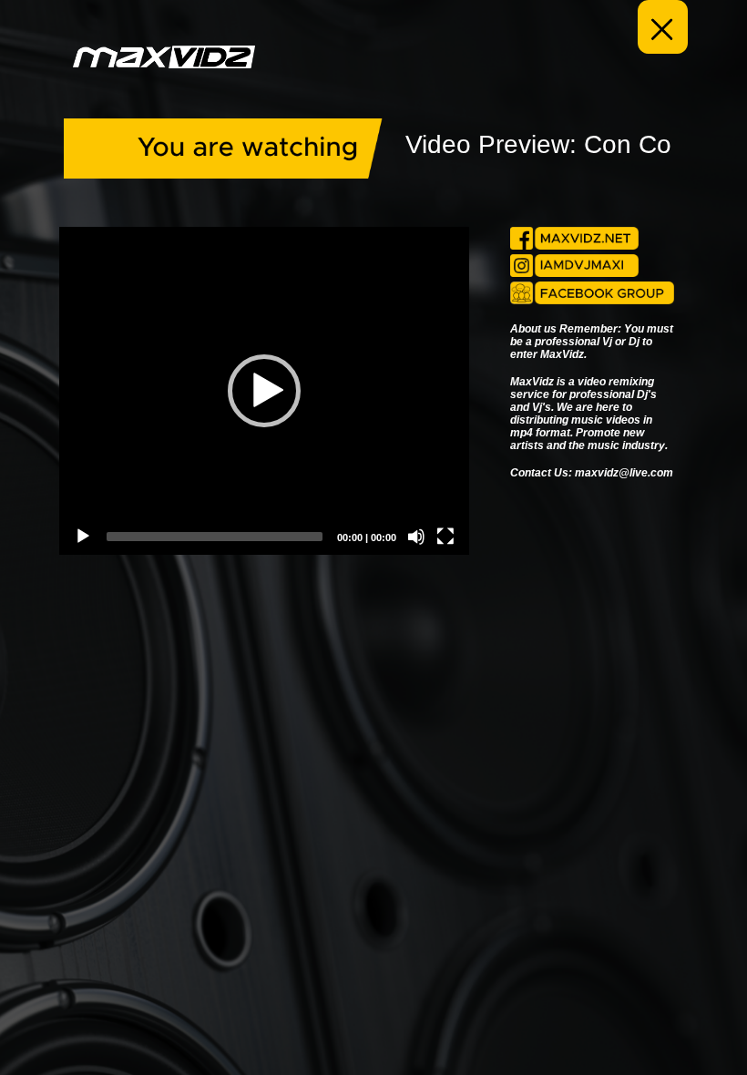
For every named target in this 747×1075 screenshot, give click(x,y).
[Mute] (416, 536)
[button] (264, 390)
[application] (264, 391)
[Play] (83, 536)
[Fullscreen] (445, 536)
